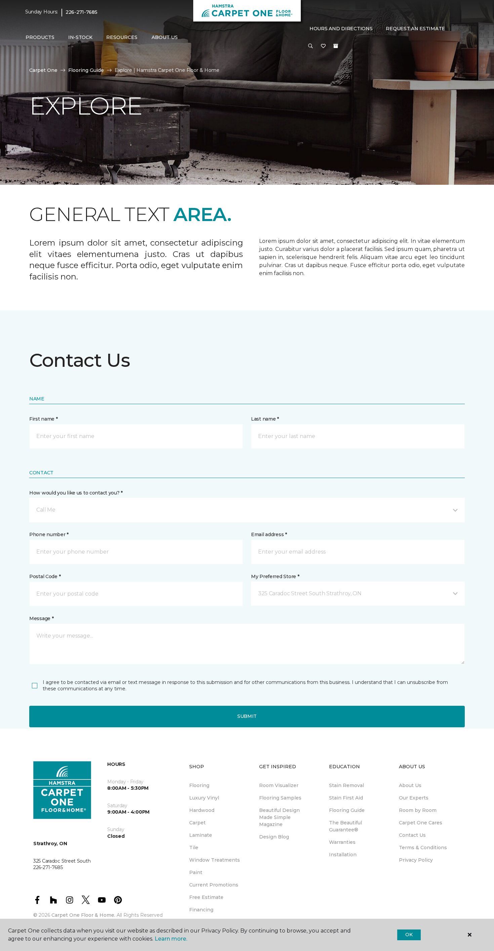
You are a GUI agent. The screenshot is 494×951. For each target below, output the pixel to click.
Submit (247, 716)
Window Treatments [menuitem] (214, 860)
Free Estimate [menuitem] (206, 897)
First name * (43, 419)
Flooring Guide (86, 70)
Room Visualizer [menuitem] (278, 785)
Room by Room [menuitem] (418, 810)
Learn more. (171, 939)
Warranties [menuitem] (342, 842)
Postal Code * (44, 576)
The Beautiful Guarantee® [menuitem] (345, 826)
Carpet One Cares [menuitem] (420, 823)
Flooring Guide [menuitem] (347, 810)
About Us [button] (165, 37)
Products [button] (40, 37)
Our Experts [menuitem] (413, 798)
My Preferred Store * (275, 576)
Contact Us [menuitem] (412, 835)
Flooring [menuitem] (199, 785)
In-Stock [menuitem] (80, 37)
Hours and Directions (341, 29)
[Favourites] (323, 46)
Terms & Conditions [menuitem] (423, 848)
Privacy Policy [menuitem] (416, 860)
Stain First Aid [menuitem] (346, 798)
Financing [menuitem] (201, 910)
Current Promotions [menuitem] (213, 885)
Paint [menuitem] (195, 872)
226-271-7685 (81, 12)
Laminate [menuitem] (200, 835)
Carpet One (43, 70)
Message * (41, 618)
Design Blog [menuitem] (274, 837)
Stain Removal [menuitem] (346, 785)
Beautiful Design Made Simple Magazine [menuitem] (279, 817)
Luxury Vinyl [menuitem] (204, 798)
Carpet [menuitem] (197, 823)
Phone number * (49, 534)
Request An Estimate (415, 29)
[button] (310, 46)
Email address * (269, 534)
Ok (408, 935)
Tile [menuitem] (193, 848)
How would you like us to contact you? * (76, 492)
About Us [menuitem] (410, 785)
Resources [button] (121, 37)
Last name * (265, 419)
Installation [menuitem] (343, 855)
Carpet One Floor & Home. (83, 915)
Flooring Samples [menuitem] (280, 798)
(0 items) (335, 46)
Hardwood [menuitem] (201, 810)
